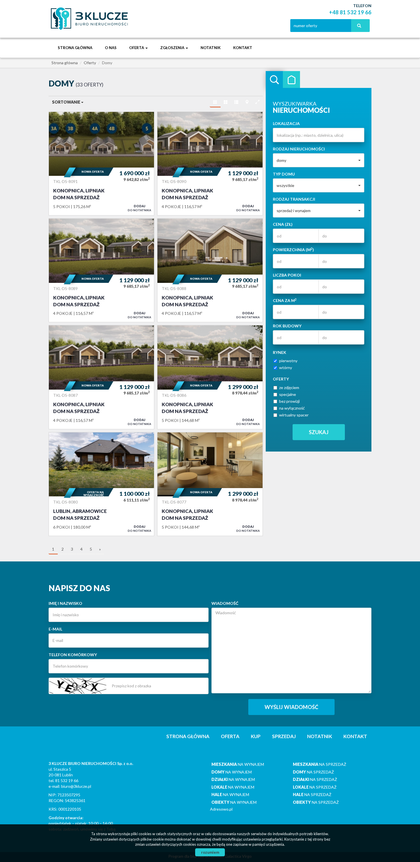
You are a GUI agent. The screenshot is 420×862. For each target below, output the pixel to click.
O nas (111, 47)
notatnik (211, 47)
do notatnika (139, 208)
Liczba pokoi (287, 275)
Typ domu (284, 174)
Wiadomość (224, 603)
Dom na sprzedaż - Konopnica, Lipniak (101, 163)
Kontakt (242, 47)
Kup (256, 736)
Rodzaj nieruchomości (299, 148)
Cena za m (285, 300)
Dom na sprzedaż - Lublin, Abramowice (101, 484)
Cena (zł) (283, 224)
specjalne (287, 394)
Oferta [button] (137, 47)
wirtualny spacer (294, 414)
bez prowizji (289, 401)
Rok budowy (287, 325)
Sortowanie (66, 102)
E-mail (55, 629)
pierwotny (288, 360)
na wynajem (237, 764)
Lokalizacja (286, 123)
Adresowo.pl (221, 809)
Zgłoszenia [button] (172, 47)
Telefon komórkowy (73, 654)
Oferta (230, 736)
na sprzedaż (319, 764)
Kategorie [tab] (291, 79)
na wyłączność (292, 408)
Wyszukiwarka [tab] (274, 79)
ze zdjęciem (289, 387)
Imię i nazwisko (65, 603)
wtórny (285, 367)
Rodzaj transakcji (294, 199)
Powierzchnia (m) (293, 249)
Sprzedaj (284, 736)
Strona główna (75, 47)
